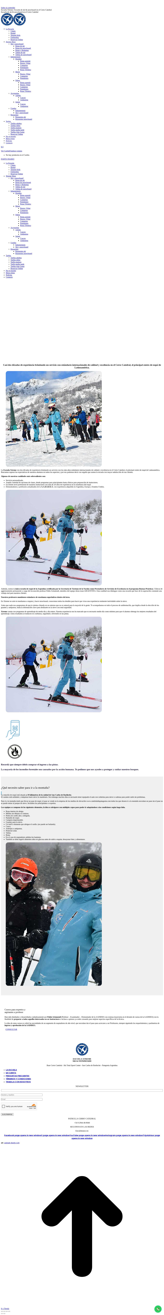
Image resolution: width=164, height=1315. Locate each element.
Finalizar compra (15, 151)
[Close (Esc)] (2, 1311)
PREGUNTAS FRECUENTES (17, 1076)
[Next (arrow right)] (4, 1313)
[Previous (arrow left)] (2, 1313)
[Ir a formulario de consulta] (158, 1309)
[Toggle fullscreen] (7, 1311)
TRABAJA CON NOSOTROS (18, 1081)
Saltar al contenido (8, 8)
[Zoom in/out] (9, 1311)
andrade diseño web (11, 1143)
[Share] (4, 1311)
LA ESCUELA (11, 1070)
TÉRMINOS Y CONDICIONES (18, 1078)
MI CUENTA (11, 1073)
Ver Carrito (5, 151)
